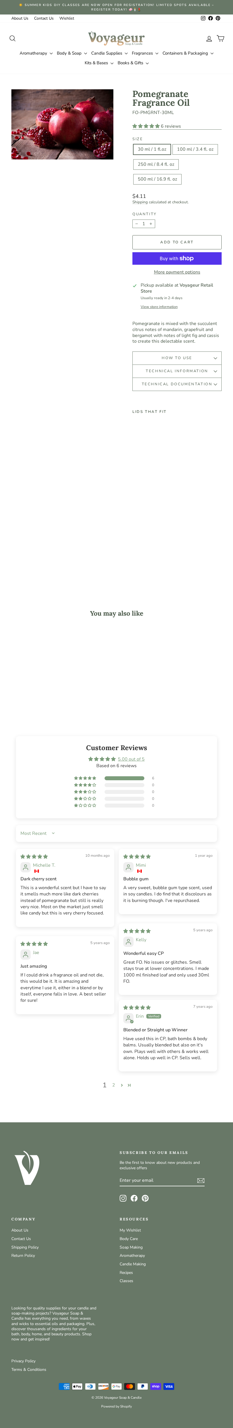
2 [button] (113, 1085)
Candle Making (133, 1264)
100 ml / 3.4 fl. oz (195, 149)
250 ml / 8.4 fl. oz (156, 164)
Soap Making (131, 1247)
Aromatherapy (34, 53)
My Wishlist (130, 1230)
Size (137, 139)
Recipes (126, 1272)
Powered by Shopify (116, 1406)
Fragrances (143, 53)
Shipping (140, 202)
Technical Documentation (177, 384)
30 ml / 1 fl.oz (152, 149)
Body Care (129, 1238)
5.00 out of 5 (131, 759)
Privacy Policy (23, 1361)
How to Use (177, 358)
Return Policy (23, 1255)
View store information (159, 307)
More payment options (177, 272)
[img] (34, 857)
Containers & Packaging (186, 53)
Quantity (144, 214)
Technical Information (177, 371)
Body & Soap (70, 53)
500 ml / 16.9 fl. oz (157, 179)
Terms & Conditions (28, 1369)
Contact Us (44, 18)
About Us (19, 18)
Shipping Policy (25, 1247)
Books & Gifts (131, 63)
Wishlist (66, 18)
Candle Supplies (107, 53)
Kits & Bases (97, 63)
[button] (146, 126)
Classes (126, 1281)
